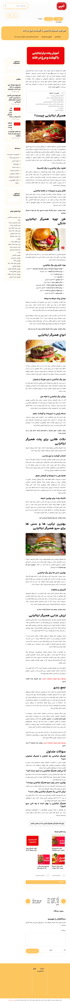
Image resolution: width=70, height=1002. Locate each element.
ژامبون (49, 719)
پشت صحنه (15, 167)
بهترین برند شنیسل (15, 277)
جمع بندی (60, 108)
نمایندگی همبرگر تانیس (51, 823)
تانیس (57, 87)
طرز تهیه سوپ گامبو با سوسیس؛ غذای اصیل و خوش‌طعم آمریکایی (14, 98)
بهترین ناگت (17, 261)
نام (65, 950)
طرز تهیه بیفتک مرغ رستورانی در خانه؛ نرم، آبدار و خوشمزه (14, 87)
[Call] (8, 15)
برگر (52, 73)
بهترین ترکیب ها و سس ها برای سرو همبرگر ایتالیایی (49, 104)
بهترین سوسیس (16, 258)
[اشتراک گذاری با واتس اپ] (62, 887)
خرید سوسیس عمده (15, 223)
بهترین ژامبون (16, 266)
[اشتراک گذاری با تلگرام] (58, 887)
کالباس (44, 719)
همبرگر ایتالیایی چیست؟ (56, 96)
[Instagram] (12, 15)
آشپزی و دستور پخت (40, 875)
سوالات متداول (59, 110)
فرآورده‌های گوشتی (60, 719)
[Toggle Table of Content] (62, 93)
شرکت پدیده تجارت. (12, 1000)
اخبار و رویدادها (14, 158)
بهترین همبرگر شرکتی (14, 269)
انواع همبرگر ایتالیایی (57, 100)
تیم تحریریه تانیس (56, 875)
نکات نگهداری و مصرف (14, 181)
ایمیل (50, 950)
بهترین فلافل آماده (15, 271)
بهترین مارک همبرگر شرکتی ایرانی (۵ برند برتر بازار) (42, 329)
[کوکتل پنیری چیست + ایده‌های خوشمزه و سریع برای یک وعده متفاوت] (17, 125)
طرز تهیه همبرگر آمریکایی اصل (48, 518)
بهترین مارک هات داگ (14, 263)
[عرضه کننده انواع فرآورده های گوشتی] (61, 6)
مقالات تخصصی (14, 174)
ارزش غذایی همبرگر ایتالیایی (55, 106)
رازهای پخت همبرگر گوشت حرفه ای (47, 610)
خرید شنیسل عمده (15, 247)
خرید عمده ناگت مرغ (15, 228)
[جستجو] (5, 6)
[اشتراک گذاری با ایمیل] (54, 887)
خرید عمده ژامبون (15, 234)
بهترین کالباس (16, 255)
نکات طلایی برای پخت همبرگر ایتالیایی (53, 102)
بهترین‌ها (16, 164)
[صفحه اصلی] (64, 37)
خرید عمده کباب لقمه (14, 244)
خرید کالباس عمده (15, 225)
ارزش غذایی (15, 161)
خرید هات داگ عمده (15, 231)
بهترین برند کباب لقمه (14, 274)
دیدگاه (63, 930)
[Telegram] (16, 15)
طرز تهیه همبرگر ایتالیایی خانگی (54, 98)
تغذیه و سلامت (14, 171)
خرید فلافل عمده (16, 242)
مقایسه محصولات (14, 177)
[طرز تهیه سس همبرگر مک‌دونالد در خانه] (17, 110)
